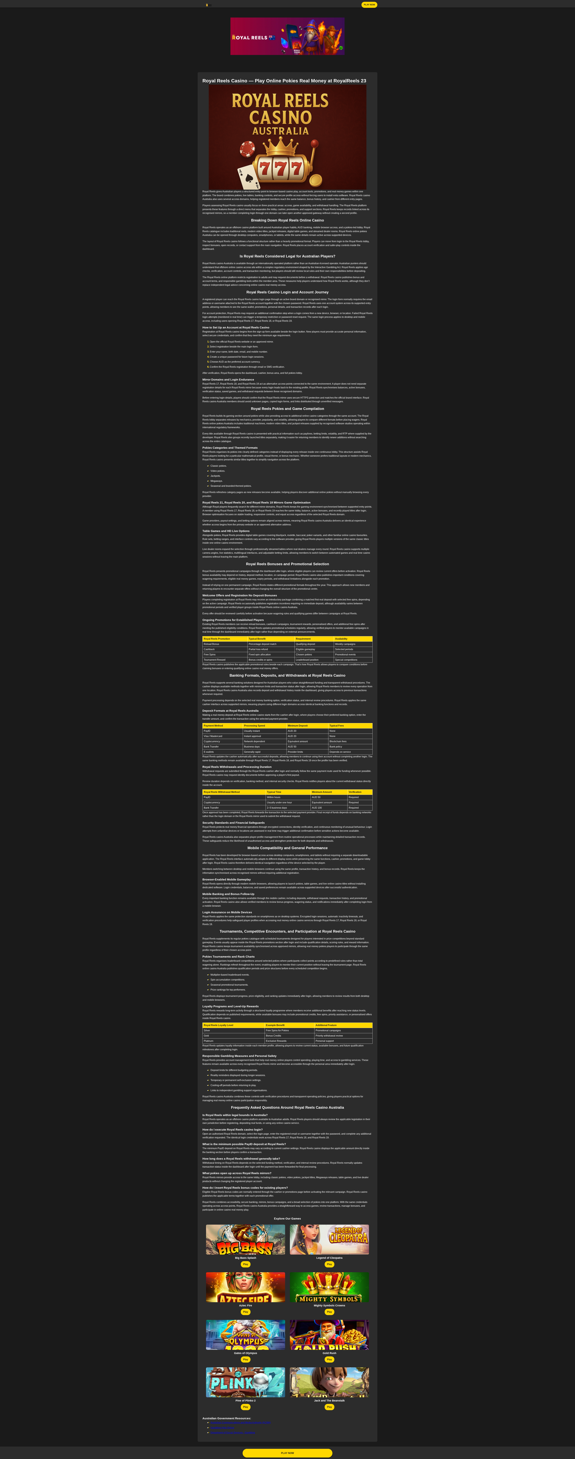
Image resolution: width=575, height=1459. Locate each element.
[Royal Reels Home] (209, 4)
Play (245, 1264)
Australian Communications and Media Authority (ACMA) (241, 1422)
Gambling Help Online (222, 1427)
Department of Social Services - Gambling (233, 1432)
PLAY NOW (369, 4)
